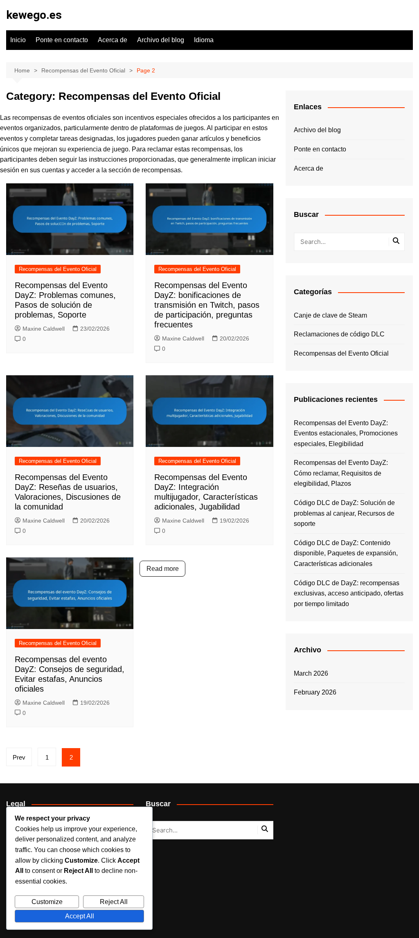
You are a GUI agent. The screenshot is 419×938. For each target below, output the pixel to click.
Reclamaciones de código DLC (339, 334)
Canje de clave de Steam (330, 315)
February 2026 (315, 692)
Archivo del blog (160, 39)
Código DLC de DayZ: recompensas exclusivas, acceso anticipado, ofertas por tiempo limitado (348, 593)
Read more (162, 568)
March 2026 (311, 673)
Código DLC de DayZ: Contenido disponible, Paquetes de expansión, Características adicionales (346, 553)
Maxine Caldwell (44, 328)
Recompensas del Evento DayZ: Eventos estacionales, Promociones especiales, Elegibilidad (346, 433)
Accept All (79, 916)
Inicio (18, 39)
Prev (19, 757)
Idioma (204, 39)
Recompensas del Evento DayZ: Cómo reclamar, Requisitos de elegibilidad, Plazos (341, 473)
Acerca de (112, 39)
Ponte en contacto (62, 39)
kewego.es (34, 15)
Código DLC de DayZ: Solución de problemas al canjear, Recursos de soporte (344, 513)
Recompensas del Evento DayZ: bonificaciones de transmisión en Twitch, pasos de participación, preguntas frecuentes (206, 305)
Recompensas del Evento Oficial (58, 269)
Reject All (114, 901)
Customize (47, 901)
